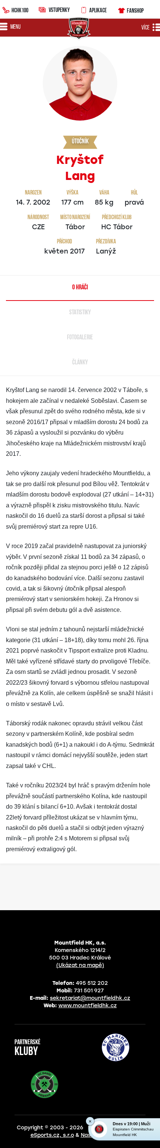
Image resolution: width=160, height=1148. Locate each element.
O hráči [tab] (80, 287)
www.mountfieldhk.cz (87, 1005)
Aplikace (98, 10)
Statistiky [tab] (80, 312)
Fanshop (135, 10)
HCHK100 (20, 10)
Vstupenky (59, 9)
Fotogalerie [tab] (80, 338)
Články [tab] (80, 363)
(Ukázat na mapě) (80, 965)
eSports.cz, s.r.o (52, 1135)
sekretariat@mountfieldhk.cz (90, 998)
